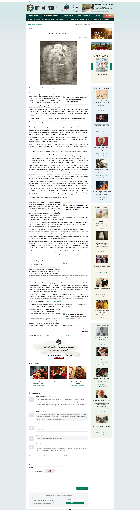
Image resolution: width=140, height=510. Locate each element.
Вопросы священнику (84, 15)
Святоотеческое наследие (34, 19)
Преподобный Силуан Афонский (69, 251)
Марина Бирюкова (83, 37)
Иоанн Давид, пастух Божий (101, 337)
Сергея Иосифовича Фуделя (54, 301)
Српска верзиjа (76, 8)
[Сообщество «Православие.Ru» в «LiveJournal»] (34, 1)
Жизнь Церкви (97, 19)
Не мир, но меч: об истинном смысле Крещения (101, 220)
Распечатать (87, 24)
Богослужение (105, 19)
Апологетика (51, 19)
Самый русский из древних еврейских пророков (102, 148)
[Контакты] (43, 1)
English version (76, 11)
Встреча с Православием (51, 15)
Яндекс (38, 461)
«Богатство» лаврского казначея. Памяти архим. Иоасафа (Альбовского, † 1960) (101, 243)
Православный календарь (66, 11)
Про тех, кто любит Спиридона (101, 358)
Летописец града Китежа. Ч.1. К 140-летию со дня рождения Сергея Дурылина (101, 125)
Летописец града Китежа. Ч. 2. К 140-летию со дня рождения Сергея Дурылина (101, 102)
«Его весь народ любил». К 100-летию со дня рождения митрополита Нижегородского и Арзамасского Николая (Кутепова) (102, 402)
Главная (29, 24)
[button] (87, 12)
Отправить (82, 488)
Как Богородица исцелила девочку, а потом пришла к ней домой (101, 379)
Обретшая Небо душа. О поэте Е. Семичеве (101, 170)
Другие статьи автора (103, 88)
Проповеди (44, 19)
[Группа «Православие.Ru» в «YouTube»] (36, 1)
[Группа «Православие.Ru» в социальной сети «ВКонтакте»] (27, 1)
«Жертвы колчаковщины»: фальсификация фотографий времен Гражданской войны (101, 426)
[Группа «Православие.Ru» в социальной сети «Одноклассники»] (30, 1)
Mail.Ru (41, 461)
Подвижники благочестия (86, 19)
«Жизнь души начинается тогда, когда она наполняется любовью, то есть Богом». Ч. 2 (102, 266)
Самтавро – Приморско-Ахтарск (101, 310)
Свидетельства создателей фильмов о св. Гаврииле (101, 289)
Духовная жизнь (39, 24)
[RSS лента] (41, 1)
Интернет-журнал (68, 15)
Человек (33, 24)
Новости (98, 15)
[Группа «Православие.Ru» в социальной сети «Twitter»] (32, 1)
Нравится (30, 28)
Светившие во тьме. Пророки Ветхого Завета (102, 191)
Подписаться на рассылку (108, 1)
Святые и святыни (74, 19)
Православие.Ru (41, 457)
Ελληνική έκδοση (77, 5)
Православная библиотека (62, 19)
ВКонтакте (36, 461)
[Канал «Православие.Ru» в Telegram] (39, 1)
